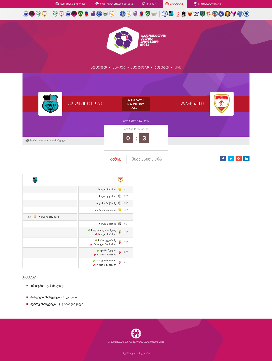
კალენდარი (140, 67)
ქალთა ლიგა (177, 4)
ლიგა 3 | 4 (151, 4)
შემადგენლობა (147, 159)
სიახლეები (99, 67)
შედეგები (162, 67)
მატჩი (115, 159)
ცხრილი (119, 67)
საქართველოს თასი (209, 4)
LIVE (177, 67)
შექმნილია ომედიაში (136, 353)
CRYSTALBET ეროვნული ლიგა (116, 4)
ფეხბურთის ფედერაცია (73, 4)
